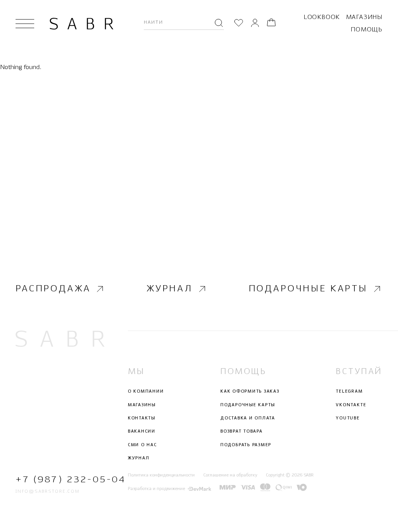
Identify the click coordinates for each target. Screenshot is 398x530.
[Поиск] (219, 23)
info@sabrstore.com (48, 492)
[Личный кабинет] (255, 23)
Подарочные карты (308, 288)
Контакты (141, 418)
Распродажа (53, 288)
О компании (146, 391)
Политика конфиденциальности (161, 475)
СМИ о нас (142, 445)
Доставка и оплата (247, 418)
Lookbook (322, 17)
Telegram (349, 391)
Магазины (364, 17)
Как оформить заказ (249, 391)
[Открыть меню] (25, 23)
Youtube (348, 418)
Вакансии (141, 431)
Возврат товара (241, 431)
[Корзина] (271, 23)
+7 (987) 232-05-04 (60, 480)
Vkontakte (351, 405)
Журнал (170, 288)
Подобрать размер (245, 445)
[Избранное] (239, 23)
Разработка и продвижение (156, 489)
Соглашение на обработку (230, 475)
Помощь (366, 30)
